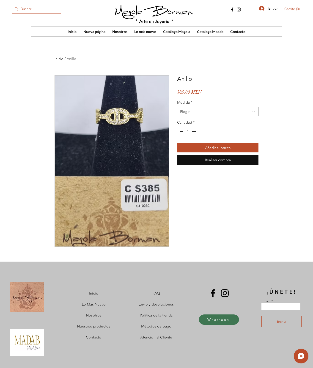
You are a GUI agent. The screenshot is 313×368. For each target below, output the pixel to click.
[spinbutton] (187, 131)
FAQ (156, 293)
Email (265, 301)
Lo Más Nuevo (94, 304)
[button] (293, 9)
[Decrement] (181, 131)
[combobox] (217, 111)
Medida (184, 102)
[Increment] (194, 131)
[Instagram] (239, 9)
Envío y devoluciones (156, 304)
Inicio (59, 59)
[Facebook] (232, 9)
